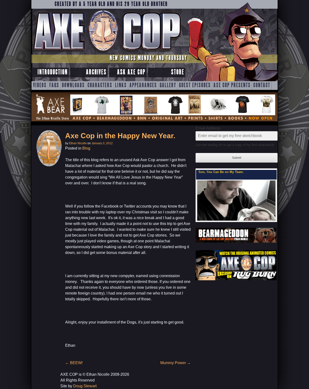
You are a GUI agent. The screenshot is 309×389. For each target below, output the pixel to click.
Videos (40, 85)
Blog (86, 148)
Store (177, 72)
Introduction (52, 72)
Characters (99, 85)
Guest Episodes (195, 85)
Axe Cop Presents (232, 85)
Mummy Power (175, 363)
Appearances (143, 85)
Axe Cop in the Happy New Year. (120, 136)
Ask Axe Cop (131, 72)
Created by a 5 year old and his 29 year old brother (111, 4)
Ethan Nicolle (78, 143)
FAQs (54, 85)
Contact (261, 85)
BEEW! (74, 363)
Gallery (168, 85)
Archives (96, 72)
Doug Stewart (85, 386)
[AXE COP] (106, 52)
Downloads (73, 85)
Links (121, 85)
